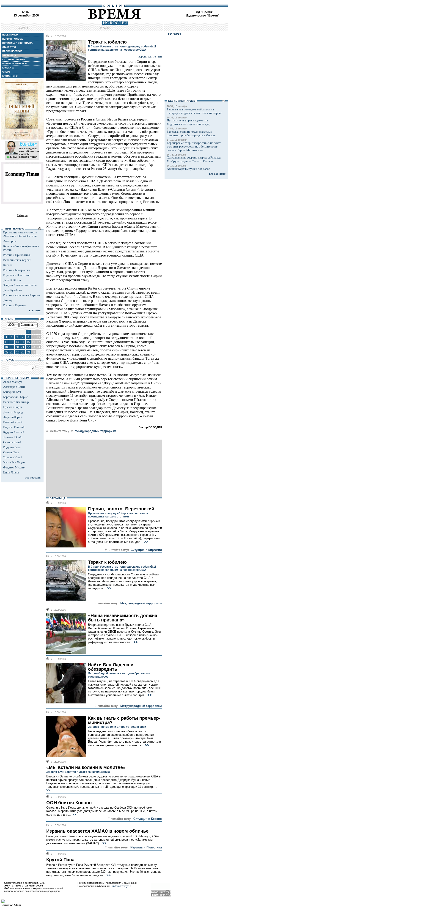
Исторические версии (17, 260)
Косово (8, 265)
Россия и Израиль (14, 305)
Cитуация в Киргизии (146, 550)
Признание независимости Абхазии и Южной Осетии (20, 234)
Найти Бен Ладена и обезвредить (110, 667)
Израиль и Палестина (16, 275)
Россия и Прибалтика (16, 255)
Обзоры (22, 215)
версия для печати (150, 56)
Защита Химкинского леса (20, 285)
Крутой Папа (60, 859)
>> (145, 542)
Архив (24, 28)
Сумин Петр (11, 452)
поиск (106, 28)
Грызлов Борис (12, 407)
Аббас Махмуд (12, 381)
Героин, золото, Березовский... (123, 508)
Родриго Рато (12, 447)
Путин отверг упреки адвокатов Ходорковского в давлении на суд (188, 122)
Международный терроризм (95, 431)
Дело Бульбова (12, 290)
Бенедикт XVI (12, 392)
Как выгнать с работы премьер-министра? (124, 720)
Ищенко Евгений (14, 427)
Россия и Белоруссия (16, 270)
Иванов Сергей (12, 422)
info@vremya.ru (122, 886)
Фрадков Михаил (14, 467)
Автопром (9, 241)
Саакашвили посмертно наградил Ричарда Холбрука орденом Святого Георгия (194, 159)
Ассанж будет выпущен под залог (188, 168)
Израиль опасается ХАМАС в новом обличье (97, 831)
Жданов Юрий (12, 417)
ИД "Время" (204, 12)
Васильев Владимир (16, 402)
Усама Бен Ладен (14, 462)
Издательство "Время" (202, 15)
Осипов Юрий (12, 442)
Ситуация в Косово (147, 818)
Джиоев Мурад (13, 412)
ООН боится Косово (69, 802)
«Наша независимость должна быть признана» (122, 617)
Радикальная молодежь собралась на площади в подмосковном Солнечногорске (194, 111)
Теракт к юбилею (107, 562)
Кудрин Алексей (13, 432)
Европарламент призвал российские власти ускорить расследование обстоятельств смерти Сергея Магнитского (194, 146)
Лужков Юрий (12, 437)
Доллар (8, 300)
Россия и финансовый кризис (22, 295)
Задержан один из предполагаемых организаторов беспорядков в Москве (191, 133)
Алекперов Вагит (14, 386)
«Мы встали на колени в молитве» (85, 767)
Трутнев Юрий (12, 457)
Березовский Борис (15, 397)
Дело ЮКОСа (12, 280)
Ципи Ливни (11, 472)
